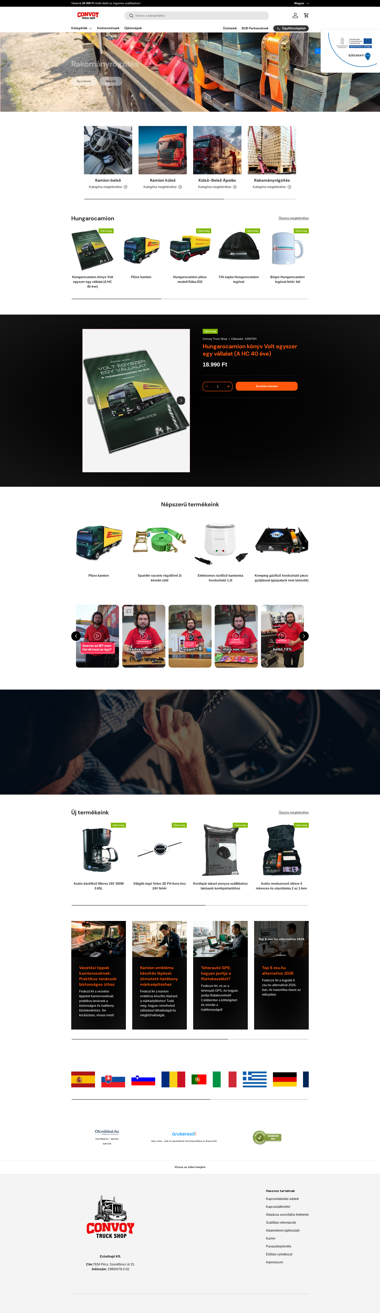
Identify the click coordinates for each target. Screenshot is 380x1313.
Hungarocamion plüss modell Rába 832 (190, 280)
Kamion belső (108, 180)
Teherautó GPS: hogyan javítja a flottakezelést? (216, 973)
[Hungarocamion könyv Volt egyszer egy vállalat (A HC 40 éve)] (92, 249)
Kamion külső (163, 180)
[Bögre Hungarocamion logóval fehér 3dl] (287, 249)
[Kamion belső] (108, 150)
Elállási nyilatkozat (279, 1254)
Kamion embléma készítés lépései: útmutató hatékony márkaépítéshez (159, 976)
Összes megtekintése (294, 218)
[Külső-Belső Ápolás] (217, 150)
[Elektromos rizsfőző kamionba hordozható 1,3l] (220, 542)
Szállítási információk (281, 1222)
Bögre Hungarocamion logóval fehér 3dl (287, 280)
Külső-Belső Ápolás (217, 180)
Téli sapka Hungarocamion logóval (238, 280)
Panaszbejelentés (278, 1246)
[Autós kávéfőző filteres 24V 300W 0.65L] (98, 850)
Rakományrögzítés (272, 180)
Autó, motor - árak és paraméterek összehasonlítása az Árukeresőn (184, 1141)
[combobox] (197, 15)
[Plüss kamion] (141, 249)
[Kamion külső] (163, 150)
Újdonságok (133, 28)
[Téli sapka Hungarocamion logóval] (239, 249)
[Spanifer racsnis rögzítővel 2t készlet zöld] (159, 542)
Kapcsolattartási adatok (282, 1198)
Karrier (271, 1238)
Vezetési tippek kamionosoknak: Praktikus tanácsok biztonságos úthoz (98, 976)
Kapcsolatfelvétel (278, 1206)
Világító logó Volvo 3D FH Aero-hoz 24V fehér (159, 886)
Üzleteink (230, 28)
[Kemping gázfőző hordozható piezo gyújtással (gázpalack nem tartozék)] (281, 542)
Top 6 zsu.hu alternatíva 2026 (278, 970)
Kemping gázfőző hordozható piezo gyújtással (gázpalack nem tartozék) (281, 578)
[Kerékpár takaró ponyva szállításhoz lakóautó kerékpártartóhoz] (220, 850)
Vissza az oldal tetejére (190, 1167)
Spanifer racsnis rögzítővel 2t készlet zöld (159, 578)
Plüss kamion (141, 277)
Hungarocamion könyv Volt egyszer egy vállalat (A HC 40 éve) (92, 282)
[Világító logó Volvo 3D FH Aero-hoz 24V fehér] (159, 850)
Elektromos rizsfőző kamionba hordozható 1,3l (220, 578)
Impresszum (274, 1262)
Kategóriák (79, 28)
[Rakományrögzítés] (272, 150)
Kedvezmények (108, 28)
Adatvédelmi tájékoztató (283, 1230)
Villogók (82, 73)
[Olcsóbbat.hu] (106, 1132)
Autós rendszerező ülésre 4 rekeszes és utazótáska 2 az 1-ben (281, 886)
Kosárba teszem (266, 385)
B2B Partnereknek (255, 28)
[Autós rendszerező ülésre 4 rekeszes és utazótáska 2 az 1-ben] (281, 850)
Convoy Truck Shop (215, 338)
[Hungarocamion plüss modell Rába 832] (190, 249)
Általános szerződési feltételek (287, 1214)
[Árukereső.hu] (184, 1135)
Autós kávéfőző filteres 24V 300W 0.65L (99, 886)
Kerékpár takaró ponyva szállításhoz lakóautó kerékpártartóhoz (220, 886)
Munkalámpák (111, 73)
